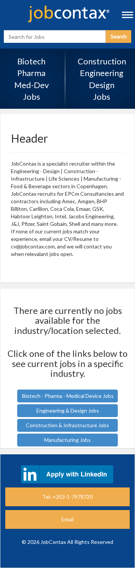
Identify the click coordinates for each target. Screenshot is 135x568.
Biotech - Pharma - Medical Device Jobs (68, 396)
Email (68, 519)
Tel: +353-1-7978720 (67, 496)
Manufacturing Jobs (67, 440)
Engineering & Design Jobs (67, 410)
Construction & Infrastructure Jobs (67, 425)
